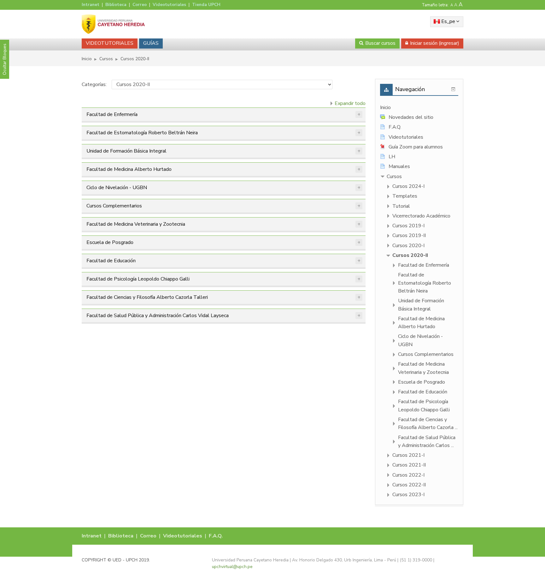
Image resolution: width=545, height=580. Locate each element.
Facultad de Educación (111, 260)
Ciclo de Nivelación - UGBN (116, 187)
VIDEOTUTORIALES (109, 43)
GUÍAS (151, 43)
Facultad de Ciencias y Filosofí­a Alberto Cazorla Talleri (147, 297)
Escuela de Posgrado (109, 242)
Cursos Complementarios (114, 205)
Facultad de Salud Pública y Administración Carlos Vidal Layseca (157, 315)
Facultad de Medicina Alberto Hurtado (129, 169)
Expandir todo (350, 103)
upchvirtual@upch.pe (232, 567)
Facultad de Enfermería (112, 114)
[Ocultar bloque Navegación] (453, 89)
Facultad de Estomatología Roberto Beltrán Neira (142, 132)
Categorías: (94, 84)
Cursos (394, 176)
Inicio (385, 107)
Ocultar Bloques (5, 59)
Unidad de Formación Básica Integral (126, 151)
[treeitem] (419, 108)
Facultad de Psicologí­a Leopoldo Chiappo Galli (138, 279)
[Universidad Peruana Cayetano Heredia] (113, 23)
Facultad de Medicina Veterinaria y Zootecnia (135, 224)
